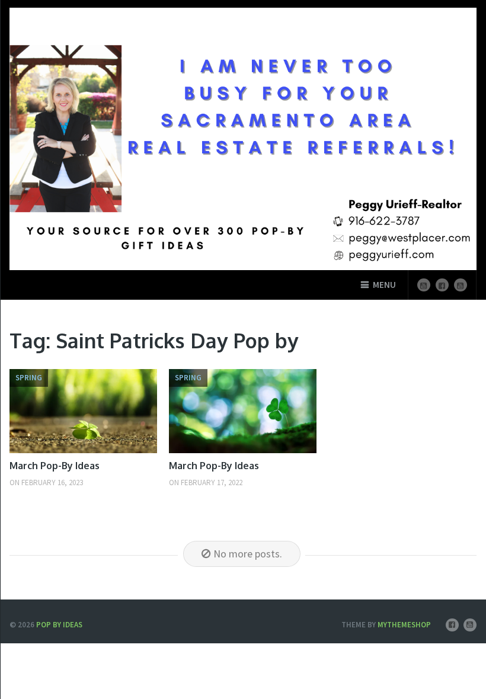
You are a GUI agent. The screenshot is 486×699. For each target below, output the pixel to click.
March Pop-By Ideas (54, 466)
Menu (384, 284)
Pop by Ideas (59, 625)
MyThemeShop (404, 625)
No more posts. (247, 553)
